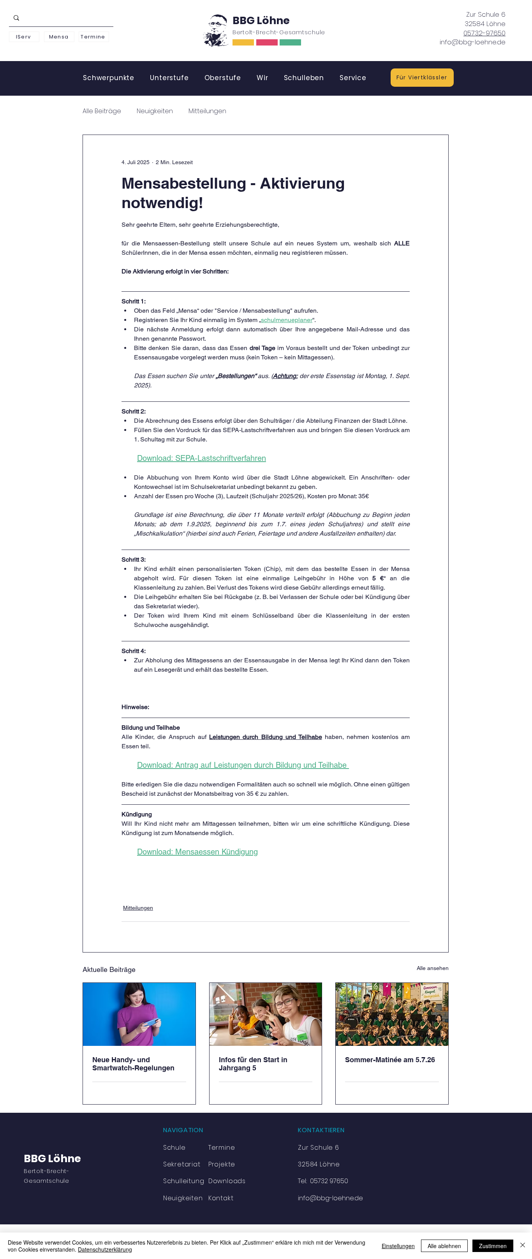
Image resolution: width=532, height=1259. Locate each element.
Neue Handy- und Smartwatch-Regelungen (133, 1064)
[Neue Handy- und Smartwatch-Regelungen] (139, 1014)
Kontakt (221, 1198)
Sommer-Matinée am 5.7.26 (390, 1060)
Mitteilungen (207, 111)
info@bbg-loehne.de (473, 42)
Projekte (221, 1164)
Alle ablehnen (444, 1246)
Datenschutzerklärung (105, 1249)
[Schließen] (522, 1246)
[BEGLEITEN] (267, 42)
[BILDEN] (243, 42)
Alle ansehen (433, 968)
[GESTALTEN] (290, 42)
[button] (108, 78)
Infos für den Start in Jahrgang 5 (253, 1064)
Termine (221, 1147)
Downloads (227, 1181)
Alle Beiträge (102, 111)
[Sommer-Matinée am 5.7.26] (392, 1014)
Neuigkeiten (155, 111)
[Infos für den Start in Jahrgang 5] (266, 1014)
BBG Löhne (261, 20)
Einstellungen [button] (398, 1246)
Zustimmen (493, 1246)
